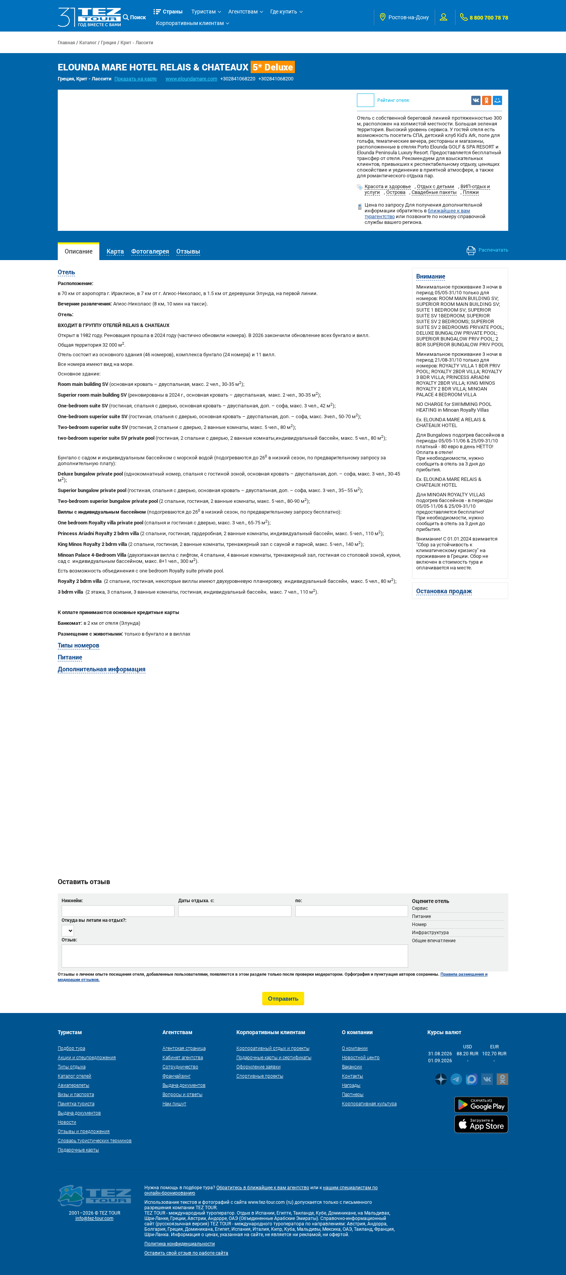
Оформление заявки (258, 1066)
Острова (395, 192)
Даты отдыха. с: (196, 900)
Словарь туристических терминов (95, 1140)
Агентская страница (184, 1048)
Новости (67, 1122)
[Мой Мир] (497, 100)
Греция (108, 42)
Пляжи (471, 192)
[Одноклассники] (486, 100)
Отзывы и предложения (84, 1131)
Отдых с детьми (435, 186)
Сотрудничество (180, 1066)
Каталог (88, 42)
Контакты (352, 1076)
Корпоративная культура (369, 1103)
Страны (173, 11)
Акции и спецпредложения (87, 1057)
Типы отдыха (71, 1066)
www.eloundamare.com (191, 79)
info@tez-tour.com (94, 1218)
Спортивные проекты (259, 1076)
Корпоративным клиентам (190, 23)
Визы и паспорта (76, 1094)
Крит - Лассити (137, 42)
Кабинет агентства (182, 1057)
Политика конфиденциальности (179, 1244)
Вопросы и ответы (182, 1094)
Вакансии (352, 1066)
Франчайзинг (176, 1076)
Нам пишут (174, 1103)
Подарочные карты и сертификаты (273, 1057)
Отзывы (188, 251)
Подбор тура (71, 1048)
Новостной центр (361, 1057)
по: (298, 900)
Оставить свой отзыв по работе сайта (186, 1253)
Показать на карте (135, 79)
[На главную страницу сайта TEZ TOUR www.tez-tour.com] (89, 17)
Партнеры (352, 1094)
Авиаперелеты (73, 1085)
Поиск (138, 17)
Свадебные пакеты (434, 192)
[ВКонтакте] (476, 100)
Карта (115, 251)
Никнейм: (72, 900)
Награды (351, 1085)
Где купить (283, 11)
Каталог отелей (74, 1076)
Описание (78, 251)
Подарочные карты (78, 1149)
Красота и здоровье (388, 186)
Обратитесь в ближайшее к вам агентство (262, 1187)
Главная (66, 42)
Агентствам (243, 11)
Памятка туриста (76, 1103)
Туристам (203, 11)
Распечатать (492, 250)
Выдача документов (79, 1113)
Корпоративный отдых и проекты (273, 1048)
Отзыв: (69, 939)
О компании (355, 1048)
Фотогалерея (150, 251)
